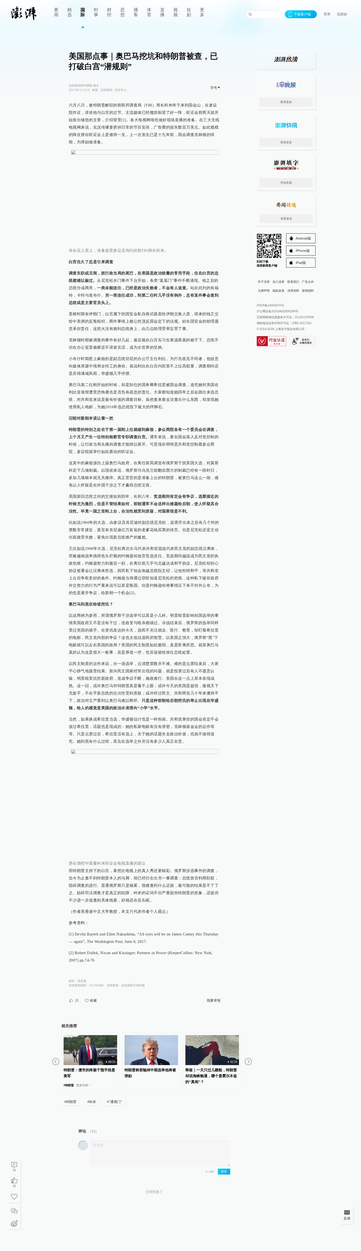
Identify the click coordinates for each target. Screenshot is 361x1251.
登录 (327, 14)
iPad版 (301, 263)
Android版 (303, 238)
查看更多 (286, 102)
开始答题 (286, 182)
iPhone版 (303, 251)
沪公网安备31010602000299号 (277, 311)
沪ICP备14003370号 (270, 305)
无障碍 (342, 14)
